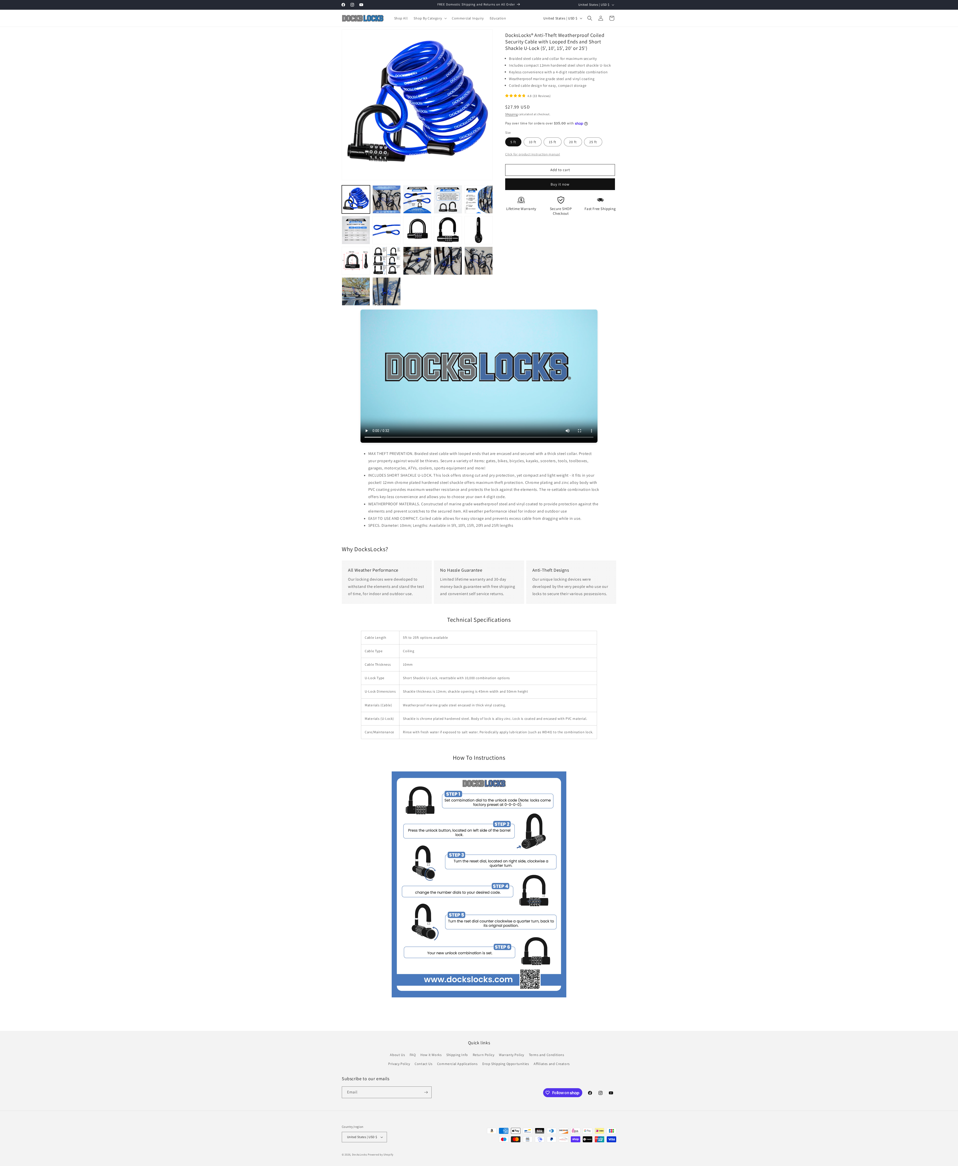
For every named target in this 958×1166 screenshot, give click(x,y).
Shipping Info (457, 1055)
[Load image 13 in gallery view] (417, 261)
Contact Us (423, 1063)
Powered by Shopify (380, 1154)
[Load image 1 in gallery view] (356, 199)
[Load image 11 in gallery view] (356, 261)
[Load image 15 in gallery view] (479, 261)
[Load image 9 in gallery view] (448, 230)
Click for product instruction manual (532, 154)
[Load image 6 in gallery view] (356, 230)
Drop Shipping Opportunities (505, 1063)
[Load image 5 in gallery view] (479, 199)
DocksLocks (359, 1154)
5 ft (513, 142)
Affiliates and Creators (552, 1063)
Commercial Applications (457, 1063)
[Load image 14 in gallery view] (448, 261)
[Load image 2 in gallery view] (386, 199)
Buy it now (560, 184)
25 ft (593, 142)
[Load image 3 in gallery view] (417, 199)
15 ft (552, 142)
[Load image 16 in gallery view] (356, 291)
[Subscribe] (425, 1092)
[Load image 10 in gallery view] (479, 230)
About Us (397, 1055)
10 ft (532, 142)
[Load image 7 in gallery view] (386, 230)
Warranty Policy (511, 1055)
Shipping (511, 114)
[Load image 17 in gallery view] (386, 291)
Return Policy (483, 1055)
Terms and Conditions (546, 1055)
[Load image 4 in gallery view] (448, 199)
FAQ (413, 1055)
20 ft (573, 142)
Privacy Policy (399, 1063)
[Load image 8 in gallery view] (417, 230)
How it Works (431, 1055)
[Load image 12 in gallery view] (386, 261)
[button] (430, 18)
